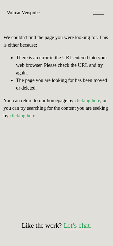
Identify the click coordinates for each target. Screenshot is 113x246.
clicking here (87, 100)
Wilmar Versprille (23, 12)
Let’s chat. (77, 225)
